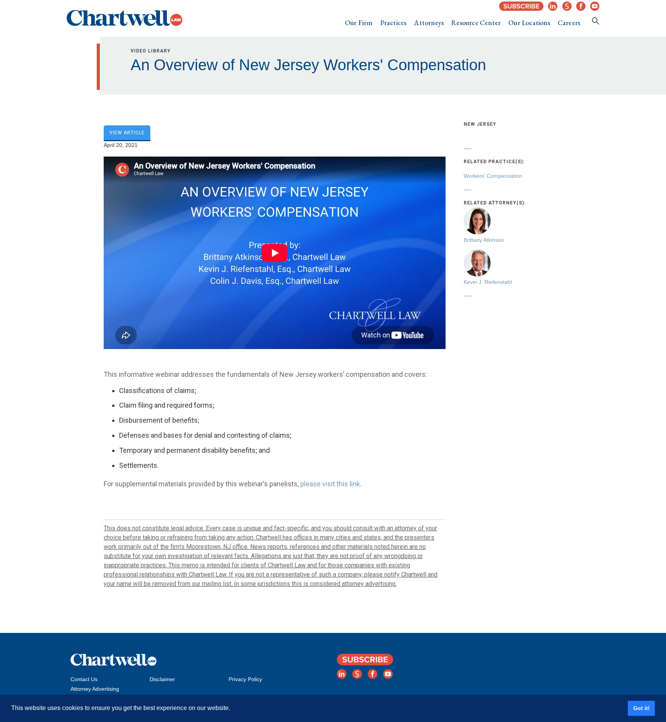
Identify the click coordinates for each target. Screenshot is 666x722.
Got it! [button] (641, 708)
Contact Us (84, 679)
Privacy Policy (245, 679)
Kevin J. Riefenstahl (488, 282)
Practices (393, 22)
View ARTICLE (127, 132)
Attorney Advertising (95, 689)
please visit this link (330, 484)
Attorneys (429, 22)
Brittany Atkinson (484, 240)
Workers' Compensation (493, 176)
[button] (359, 23)
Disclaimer (162, 679)
